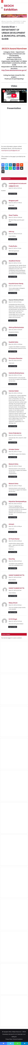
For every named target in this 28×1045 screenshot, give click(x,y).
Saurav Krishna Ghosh (16, 300)
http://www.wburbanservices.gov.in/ (14, 70)
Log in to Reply (12, 193)
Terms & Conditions (17, 1039)
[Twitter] (6, 164)
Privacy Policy (9, 1039)
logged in (10, 638)
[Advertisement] (14, 657)
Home (4, 21)
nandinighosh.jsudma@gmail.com (10, 150)
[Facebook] (3, 164)
